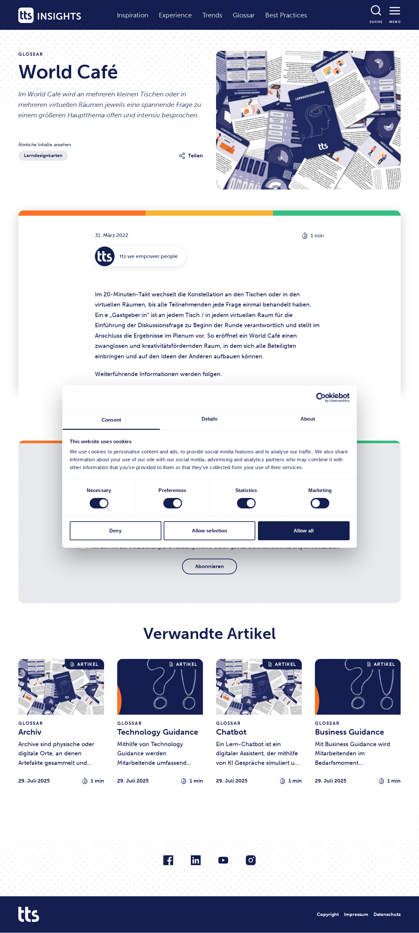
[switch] (172, 503)
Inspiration (132, 15)
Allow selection (210, 530)
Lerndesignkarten (43, 155)
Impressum (356, 914)
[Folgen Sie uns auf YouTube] (223, 860)
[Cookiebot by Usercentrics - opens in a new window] (321, 397)
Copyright (328, 914)
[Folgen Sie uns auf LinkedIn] (196, 860)
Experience (175, 15)
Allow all (304, 530)
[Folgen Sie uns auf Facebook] (168, 860)
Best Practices (286, 15)
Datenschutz (387, 914)
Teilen (195, 155)
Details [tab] (210, 419)
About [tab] (308, 419)
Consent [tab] (111, 420)
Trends (212, 15)
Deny (115, 530)
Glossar (244, 15)
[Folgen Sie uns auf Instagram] (251, 860)
